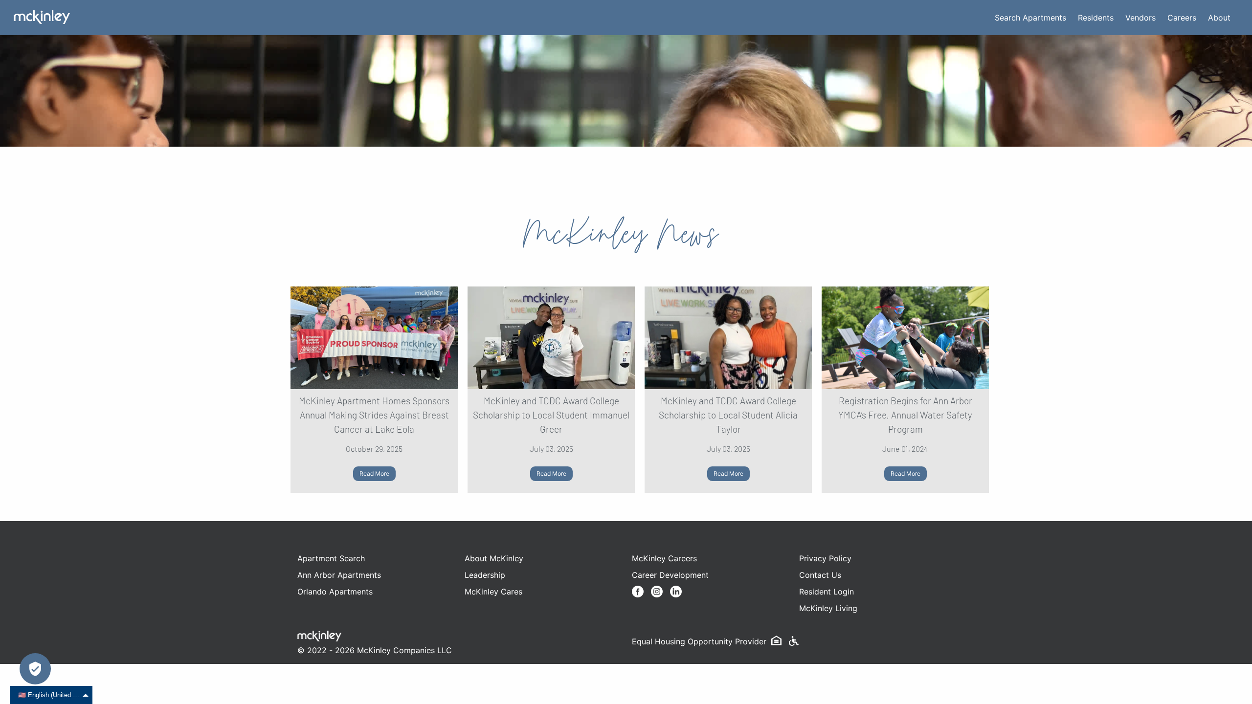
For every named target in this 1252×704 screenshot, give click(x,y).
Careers (1181, 17)
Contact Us (820, 575)
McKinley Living (828, 608)
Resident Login (826, 591)
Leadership (485, 575)
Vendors (1140, 17)
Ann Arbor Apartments (339, 575)
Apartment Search (331, 558)
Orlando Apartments (335, 591)
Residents (1096, 17)
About (1219, 17)
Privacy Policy (825, 558)
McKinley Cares (493, 591)
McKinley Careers (664, 558)
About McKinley (494, 558)
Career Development (670, 575)
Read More (374, 473)
